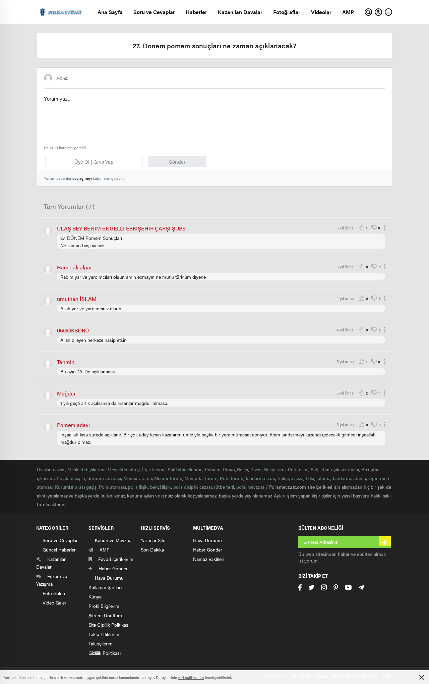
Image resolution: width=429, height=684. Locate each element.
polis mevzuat (250, 486)
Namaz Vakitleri (208, 559)
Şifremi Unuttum (105, 615)
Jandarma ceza (260, 478)
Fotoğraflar (286, 12)
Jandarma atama (349, 478)
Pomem (213, 469)
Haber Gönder (207, 549)
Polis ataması (112, 486)
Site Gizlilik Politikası (108, 624)
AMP (348, 12)
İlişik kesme (154, 469)
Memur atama (137, 478)
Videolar (321, 12)
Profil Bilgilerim (103, 605)
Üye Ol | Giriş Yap (94, 161)
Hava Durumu (207, 540)
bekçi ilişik (160, 486)
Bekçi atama (318, 478)
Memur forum (168, 478)
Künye (95, 596)
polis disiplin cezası (192, 486)
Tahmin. (66, 362)
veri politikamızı (191, 677)
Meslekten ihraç (124, 469)
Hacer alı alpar (74, 267)
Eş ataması (68, 478)
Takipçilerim (100, 643)
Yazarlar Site (153, 540)
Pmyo (229, 469)
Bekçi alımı (275, 469)
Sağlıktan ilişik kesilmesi (335, 469)
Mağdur (66, 393)
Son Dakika (152, 549)
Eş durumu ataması (101, 478)
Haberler (196, 12)
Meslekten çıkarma (86, 469)
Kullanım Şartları (105, 587)
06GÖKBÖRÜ (73, 330)
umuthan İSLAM (77, 299)
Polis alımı (298, 469)
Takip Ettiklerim (103, 634)
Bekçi (242, 469)
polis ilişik (138, 486)
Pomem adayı (73, 425)
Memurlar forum (201, 478)
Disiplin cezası (51, 469)
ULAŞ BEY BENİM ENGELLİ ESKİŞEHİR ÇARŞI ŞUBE (121, 228)
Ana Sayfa (110, 12)
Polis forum (231, 478)
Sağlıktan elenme (185, 469)
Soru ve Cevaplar (154, 12)
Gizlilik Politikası (104, 652)
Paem (256, 469)
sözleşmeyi (82, 178)
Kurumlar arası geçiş (76, 486)
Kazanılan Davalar (240, 12)
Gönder (177, 161)
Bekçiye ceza (290, 478)
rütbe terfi (224, 486)
